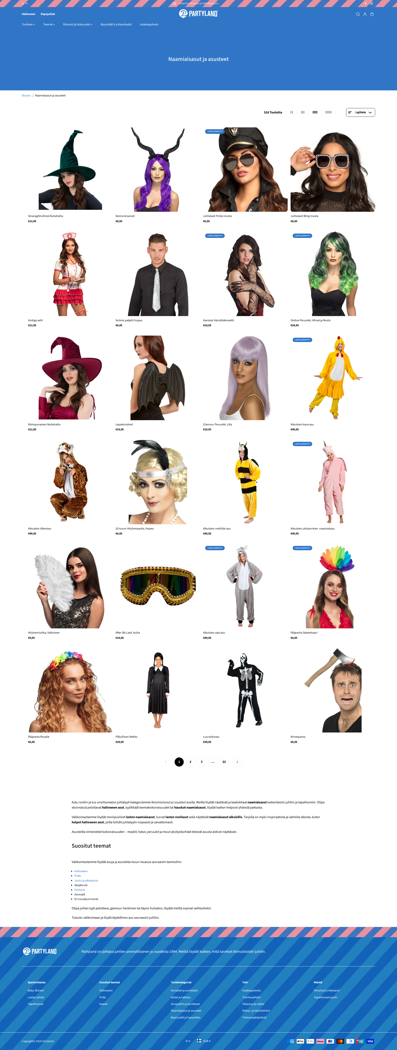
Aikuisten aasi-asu (214, 633)
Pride (77, 876)
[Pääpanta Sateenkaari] (333, 586)
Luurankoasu (211, 737)
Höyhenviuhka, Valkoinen (44, 633)
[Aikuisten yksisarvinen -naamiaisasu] (333, 482)
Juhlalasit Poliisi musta (217, 216)
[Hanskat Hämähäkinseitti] (245, 273)
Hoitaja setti (35, 320)
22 (224, 761)
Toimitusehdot (251, 997)
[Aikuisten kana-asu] (333, 378)
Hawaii (103, 1004)
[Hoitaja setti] (70, 273)
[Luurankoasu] (245, 690)
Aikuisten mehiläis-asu (217, 529)
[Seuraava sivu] (237, 762)
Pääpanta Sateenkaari (304, 633)
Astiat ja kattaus (181, 997)
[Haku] (358, 14)
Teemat (48, 24)
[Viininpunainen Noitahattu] (70, 378)
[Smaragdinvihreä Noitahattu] (70, 169)
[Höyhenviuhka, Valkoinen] (70, 586)
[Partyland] (199, 14)
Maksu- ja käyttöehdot (256, 1011)
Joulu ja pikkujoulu (86, 881)
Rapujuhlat (48, 14)
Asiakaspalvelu (149, 24)
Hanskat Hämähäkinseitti (218, 320)
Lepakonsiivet (124, 424)
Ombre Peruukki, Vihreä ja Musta (310, 320)
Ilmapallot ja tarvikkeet (185, 1004)
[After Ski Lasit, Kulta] (158, 586)
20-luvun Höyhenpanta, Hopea (135, 529)
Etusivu (26, 96)
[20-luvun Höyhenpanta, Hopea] (158, 482)
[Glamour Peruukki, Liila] (245, 378)
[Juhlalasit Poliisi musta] (245, 169)
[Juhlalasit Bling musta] (333, 169)
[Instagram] (371, 3)
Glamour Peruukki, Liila (217, 424)
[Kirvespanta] (333, 690)
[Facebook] (365, 3)
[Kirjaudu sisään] (365, 14)
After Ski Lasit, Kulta (128, 633)
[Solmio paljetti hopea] (158, 273)
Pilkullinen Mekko (127, 737)
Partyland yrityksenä (326, 990)
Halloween (28, 14)
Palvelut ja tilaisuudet (77, 24)
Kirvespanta (298, 737)
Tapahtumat (35, 1004)
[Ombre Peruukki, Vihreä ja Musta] (333, 273)
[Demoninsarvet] (158, 169)
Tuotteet (27, 24)
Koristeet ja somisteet (184, 990)
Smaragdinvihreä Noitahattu (45, 216)
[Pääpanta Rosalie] (70, 690)
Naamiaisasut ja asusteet (186, 1011)
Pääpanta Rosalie (38, 737)
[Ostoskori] (372, 14)
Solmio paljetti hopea (129, 320)
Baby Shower (36, 990)
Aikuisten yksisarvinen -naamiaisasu (313, 529)
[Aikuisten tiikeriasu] (70, 482)
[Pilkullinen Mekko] (158, 690)
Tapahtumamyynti (325, 997)
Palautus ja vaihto (253, 1004)
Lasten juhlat (36, 997)
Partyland (48, 1041)
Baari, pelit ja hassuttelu (186, 1018)
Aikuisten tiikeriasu (39, 529)
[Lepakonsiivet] (158, 378)
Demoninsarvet (125, 216)
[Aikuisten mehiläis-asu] (245, 482)
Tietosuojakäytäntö (254, 1018)
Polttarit (79, 890)
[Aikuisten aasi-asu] (245, 586)
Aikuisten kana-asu (302, 424)
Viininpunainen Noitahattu (44, 424)
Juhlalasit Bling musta (304, 216)
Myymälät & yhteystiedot (116, 24)
